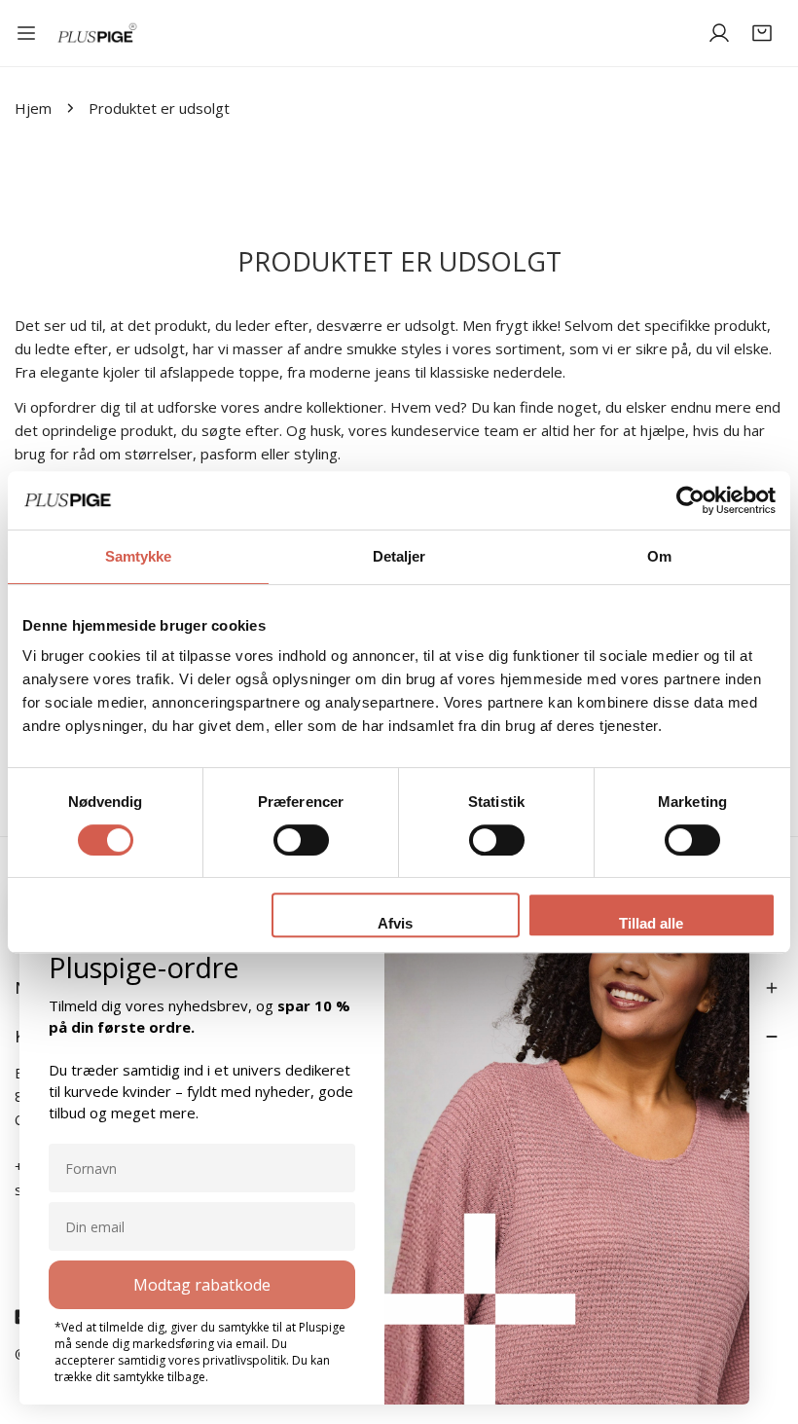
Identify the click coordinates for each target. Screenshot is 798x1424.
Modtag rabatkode (202, 1285)
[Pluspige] (97, 33)
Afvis (395, 923)
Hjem (33, 108)
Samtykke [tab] (138, 556)
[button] (762, 33)
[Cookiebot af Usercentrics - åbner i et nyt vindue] (690, 500)
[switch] (301, 840)
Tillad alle (651, 923)
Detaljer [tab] (399, 556)
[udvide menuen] (26, 33)
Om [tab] (659, 556)
